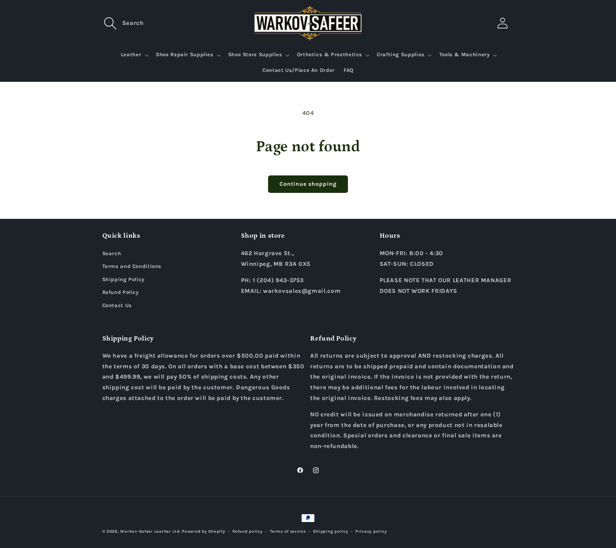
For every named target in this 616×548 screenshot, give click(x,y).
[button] (110, 23)
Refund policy (247, 531)
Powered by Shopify (203, 531)
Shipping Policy (123, 279)
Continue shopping (308, 184)
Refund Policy (120, 292)
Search (111, 254)
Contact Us (117, 305)
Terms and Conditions (132, 266)
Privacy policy (371, 531)
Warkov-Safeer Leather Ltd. (150, 531)
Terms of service (288, 531)
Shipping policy (330, 531)
